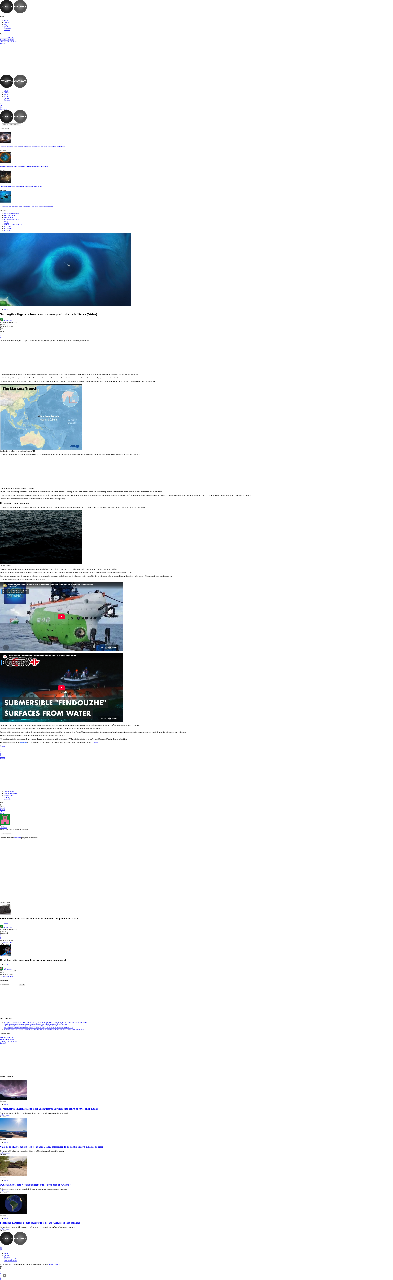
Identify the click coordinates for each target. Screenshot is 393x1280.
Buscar (22, 984)
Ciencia (6, 22)
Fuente (3, 746)
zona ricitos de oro (10, 215)
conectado (17, 838)
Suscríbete (3, 109)
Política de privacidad (11, 1259)
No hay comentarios (6, 942)
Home (6, 1253)
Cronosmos (3, 828)
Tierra (6, 24)
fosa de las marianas (10, 793)
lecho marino (8, 795)
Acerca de (7, 28)
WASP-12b (7, 230)
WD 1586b (7, 226)
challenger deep (9, 791)
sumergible (7, 799)
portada (96, 742)
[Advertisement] (196, 59)
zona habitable (8, 217)
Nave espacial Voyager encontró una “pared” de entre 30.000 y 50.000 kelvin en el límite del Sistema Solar (26, 206)
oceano (6, 797)
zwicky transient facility (11, 213)
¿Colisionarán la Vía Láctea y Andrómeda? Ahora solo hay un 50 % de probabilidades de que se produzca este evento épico (44, 1029)
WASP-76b (7, 228)
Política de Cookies (10, 1261)
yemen (6, 221)
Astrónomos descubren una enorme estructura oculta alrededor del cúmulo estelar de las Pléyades (24, 166)
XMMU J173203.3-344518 (13, 225)
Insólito (6, 26)
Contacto (7, 30)
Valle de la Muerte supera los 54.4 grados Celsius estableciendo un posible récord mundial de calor (51, 1146)
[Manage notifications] (4, 1275)
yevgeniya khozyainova (11, 219)
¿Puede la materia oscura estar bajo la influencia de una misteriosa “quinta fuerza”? (21, 186)
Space (6, 20)
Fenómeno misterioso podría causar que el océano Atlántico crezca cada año (40, 1222)
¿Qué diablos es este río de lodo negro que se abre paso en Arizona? (35, 1184)
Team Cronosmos (54, 1264)
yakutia (6, 223)
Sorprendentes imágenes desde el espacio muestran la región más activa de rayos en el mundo (49, 1108)
